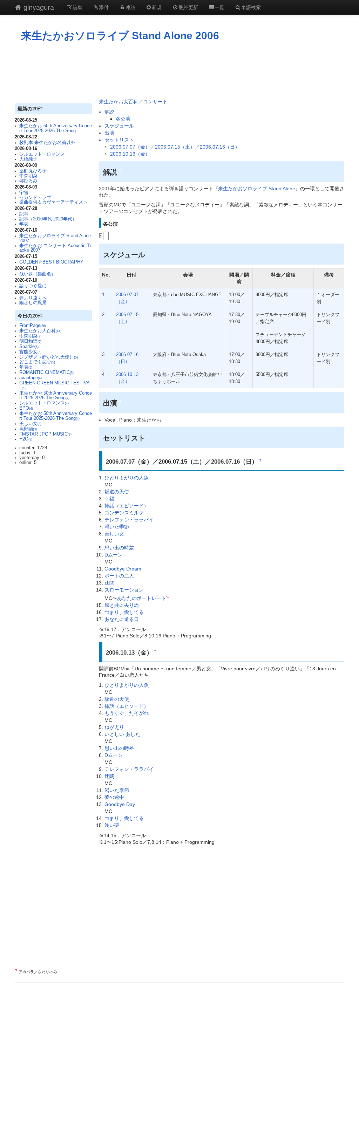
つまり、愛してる (124, 612)
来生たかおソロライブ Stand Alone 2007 (55, 238)
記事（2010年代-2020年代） (48, 219)
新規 (157, 7)
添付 (104, 7)
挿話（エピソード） (126, 505)
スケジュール (119, 126)
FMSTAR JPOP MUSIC (45, 434)
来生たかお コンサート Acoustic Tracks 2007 (55, 248)
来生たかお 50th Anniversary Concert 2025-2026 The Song (55, 396)
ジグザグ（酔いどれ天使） (48, 357)
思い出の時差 (119, 548)
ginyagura (37, 7)
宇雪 (23, 192)
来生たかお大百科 (40, 330)
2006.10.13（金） (130, 154)
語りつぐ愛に (33, 285)
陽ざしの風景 (33, 302)
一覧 (219, 7)
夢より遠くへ (33, 297)
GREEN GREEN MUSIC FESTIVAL (54, 385)
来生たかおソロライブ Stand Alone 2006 (120, 35)
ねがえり (114, 727)
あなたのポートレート (141, 598)
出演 (109, 133)
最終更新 (188, 7)
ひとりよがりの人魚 (126, 477)
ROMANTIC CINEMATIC (46, 372)
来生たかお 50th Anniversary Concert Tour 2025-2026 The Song (55, 128)
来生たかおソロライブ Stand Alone (256, 188)
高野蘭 (28, 428)
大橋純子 (28, 159)
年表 (23, 223)
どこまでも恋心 (37, 362)
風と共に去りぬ (121, 605)
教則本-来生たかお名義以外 (47, 142)
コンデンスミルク (124, 512)
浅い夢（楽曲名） (37, 274)
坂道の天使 (116, 491)
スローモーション (124, 590)
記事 (23, 214)
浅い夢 (111, 825)
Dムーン (113, 555)
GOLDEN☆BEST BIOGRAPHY (51, 262)
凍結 (130, 7)
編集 (77, 7)
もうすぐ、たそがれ (126, 713)
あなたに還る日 (121, 619)
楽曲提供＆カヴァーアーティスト (53, 202)
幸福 (109, 498)
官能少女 (30, 351)
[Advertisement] (179, 66)
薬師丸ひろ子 (33, 171)
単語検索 (251, 7)
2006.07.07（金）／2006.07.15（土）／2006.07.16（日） (175, 147)
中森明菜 (28, 175)
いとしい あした (122, 734)
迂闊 (109, 583)
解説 (109, 112)
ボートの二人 (119, 576)
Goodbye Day (119, 804)
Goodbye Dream (122, 569)
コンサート (155, 101)
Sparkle (29, 346)
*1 (167, 597)
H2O (25, 439)
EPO (26, 408)
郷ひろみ (28, 180)
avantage (30, 377)
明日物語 (30, 341)
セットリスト (119, 140)
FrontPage (32, 325)
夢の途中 (114, 797)
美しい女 (30, 423)
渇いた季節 (116, 526)
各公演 (123, 119)
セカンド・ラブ (35, 197)
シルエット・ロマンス (42, 154)
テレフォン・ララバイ (129, 519)
